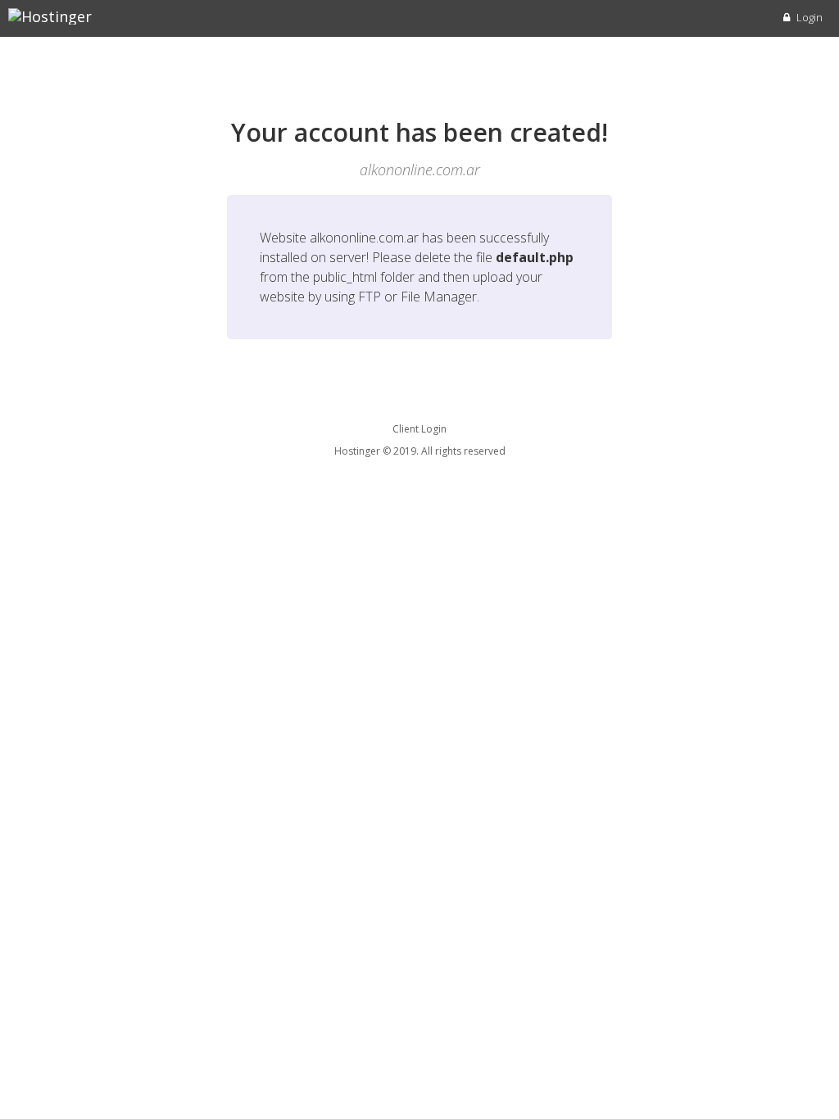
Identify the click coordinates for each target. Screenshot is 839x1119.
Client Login (419, 429)
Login (808, 17)
